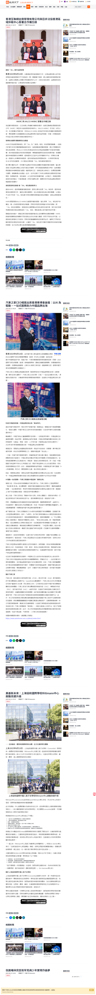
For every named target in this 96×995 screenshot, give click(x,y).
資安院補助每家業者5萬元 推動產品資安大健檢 (79, 25)
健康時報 (81, 1)
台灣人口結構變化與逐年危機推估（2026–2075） (77, 45)
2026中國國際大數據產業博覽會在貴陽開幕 (14, 270)
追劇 (67, 1)
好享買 (88, 1)
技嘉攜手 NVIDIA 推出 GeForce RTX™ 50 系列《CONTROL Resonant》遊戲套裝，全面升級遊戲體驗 (33, 272)
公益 (66, 7)
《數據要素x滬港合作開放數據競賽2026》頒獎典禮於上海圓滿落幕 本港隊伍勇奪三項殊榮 (14, 286)
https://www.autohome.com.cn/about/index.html (23, 618)
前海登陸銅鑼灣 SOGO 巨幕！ (51, 270)
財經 (62, 7)
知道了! (91, 990)
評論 (24, 7)
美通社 (10, 245)
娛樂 (36, 7)
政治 (7, 7)
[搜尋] (88, 6)
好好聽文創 (74, 1)
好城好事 (41, 7)
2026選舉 (12, 7)
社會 (58, 7)
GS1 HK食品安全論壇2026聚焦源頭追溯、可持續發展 (33, 285)
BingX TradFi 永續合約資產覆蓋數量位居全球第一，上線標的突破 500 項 (52, 286)
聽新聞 (8, 27)
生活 (46, 7)
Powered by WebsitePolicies (7, 992)
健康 (50, 7)
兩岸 (32, 7)
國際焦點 (16, 245)
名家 (54, 7)
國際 (28, 7)
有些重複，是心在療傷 (74, 51)
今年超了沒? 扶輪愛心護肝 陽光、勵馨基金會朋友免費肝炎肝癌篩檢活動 (79, 31)
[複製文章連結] (23, 249)
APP (62, 1)
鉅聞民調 (19, 7)
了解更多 (53, 990)
